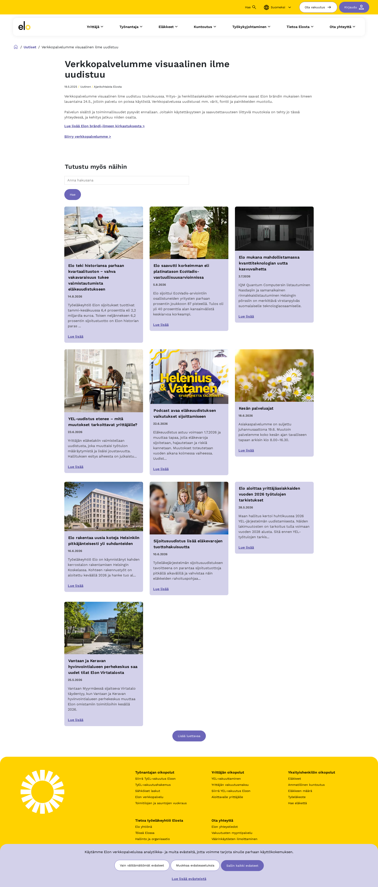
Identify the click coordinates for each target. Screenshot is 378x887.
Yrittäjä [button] (93, 27)
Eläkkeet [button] (166, 27)
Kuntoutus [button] (203, 27)
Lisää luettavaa (189, 736)
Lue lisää (75, 336)
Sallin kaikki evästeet (242, 865)
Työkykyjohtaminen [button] (249, 27)
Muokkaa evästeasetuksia (195, 865)
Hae (72, 194)
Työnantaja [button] (128, 27)
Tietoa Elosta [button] (298, 27)
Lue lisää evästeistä (189, 879)
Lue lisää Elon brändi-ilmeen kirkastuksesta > (104, 126)
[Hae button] (254, 7)
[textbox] (78, 180)
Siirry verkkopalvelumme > (87, 136)
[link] (24, 27)
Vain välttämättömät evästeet (142, 865)
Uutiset (30, 47)
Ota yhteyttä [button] (340, 27)
